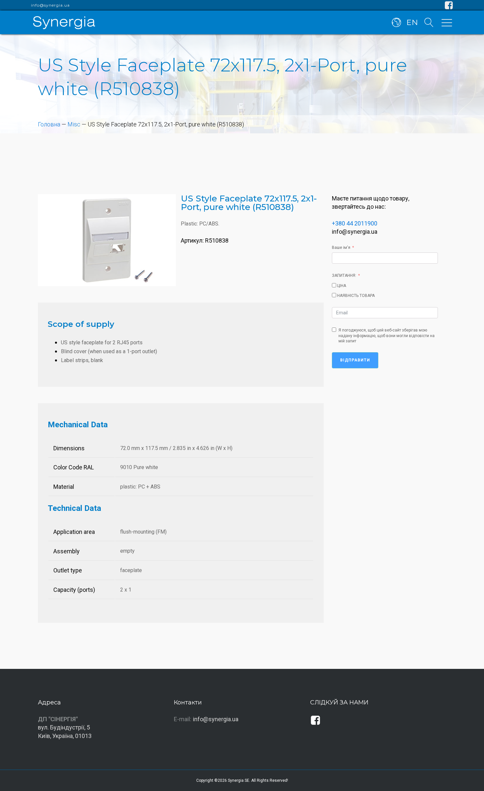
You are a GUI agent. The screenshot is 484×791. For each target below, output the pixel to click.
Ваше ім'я (341, 247)
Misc (73, 124)
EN (412, 22)
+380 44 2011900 (354, 223)
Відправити (355, 360)
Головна (49, 124)
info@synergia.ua (50, 5)
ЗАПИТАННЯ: (344, 275)
